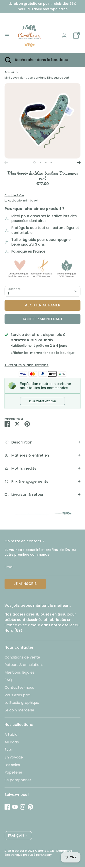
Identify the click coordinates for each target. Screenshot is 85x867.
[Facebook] (7, 807)
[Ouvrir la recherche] (7, 60)
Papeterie (13, 772)
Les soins (12, 764)
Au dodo (12, 742)
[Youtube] (15, 807)
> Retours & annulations (27, 365)
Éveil (8, 749)
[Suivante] (79, 163)
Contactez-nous (19, 687)
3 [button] (45, 162)
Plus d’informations (42, 401)
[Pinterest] (30, 807)
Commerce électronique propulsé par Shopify (38, 853)
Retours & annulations (24, 664)
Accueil (10, 72)
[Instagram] (22, 807)
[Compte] (64, 33)
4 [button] (51, 162)
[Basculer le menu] (7, 35)
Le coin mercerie (19, 710)
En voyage (14, 757)
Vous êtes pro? (18, 695)
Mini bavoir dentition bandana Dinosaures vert (37, 77)
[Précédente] (6, 163)
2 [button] (40, 162)
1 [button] (34, 162)
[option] (42, 120)
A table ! (12, 734)
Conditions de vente (22, 657)
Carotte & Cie (14, 195)
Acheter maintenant (42, 318)
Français (16, 835)
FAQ (8, 679)
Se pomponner (18, 780)
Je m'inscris (25, 583)
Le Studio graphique (22, 702)
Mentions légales (19, 672)
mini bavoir (31, 200)
